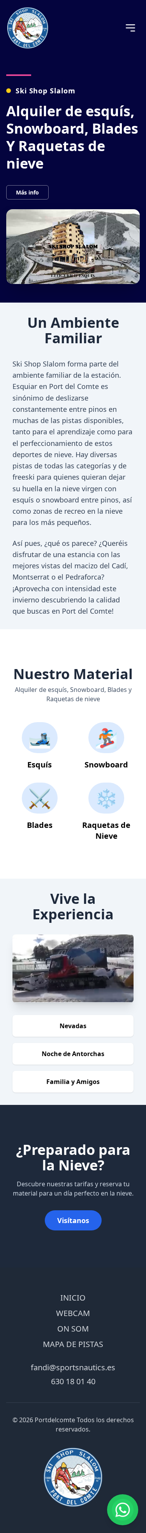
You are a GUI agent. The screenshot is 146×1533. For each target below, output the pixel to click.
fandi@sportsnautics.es (73, 1367)
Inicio (73, 1297)
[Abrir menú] (130, 28)
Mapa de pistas (73, 1344)
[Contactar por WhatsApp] (122, 1509)
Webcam (73, 1313)
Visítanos (73, 1220)
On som (73, 1328)
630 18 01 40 (73, 1381)
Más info (27, 192)
